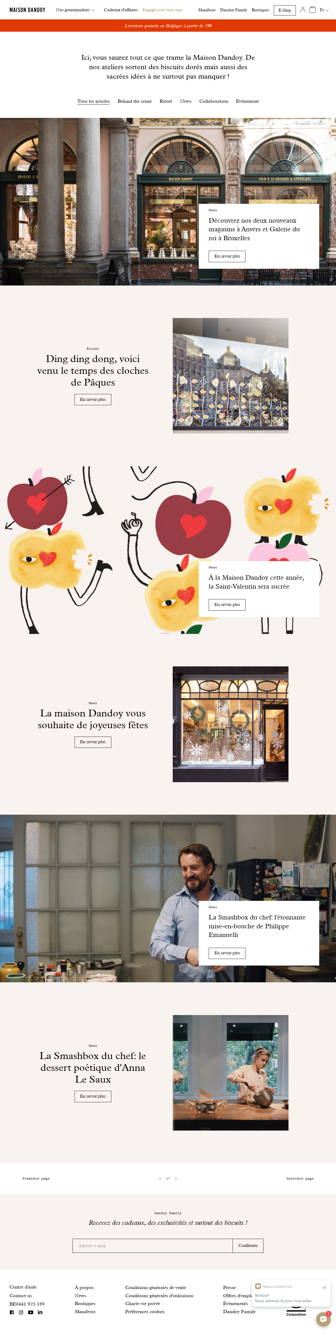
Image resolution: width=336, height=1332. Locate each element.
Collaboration (213, 101)
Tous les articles (93, 101)
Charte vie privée (142, 1303)
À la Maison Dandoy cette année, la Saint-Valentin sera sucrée (256, 582)
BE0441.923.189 (27, 1304)
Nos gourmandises (73, 9)
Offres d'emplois (240, 1295)
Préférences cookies (145, 1311)
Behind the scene (135, 101)
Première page (36, 1178)
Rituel (166, 101)
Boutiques (260, 10)
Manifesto (207, 10)
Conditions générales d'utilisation (159, 1295)
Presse (229, 1287)
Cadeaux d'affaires (121, 9)
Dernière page (300, 1178)
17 (168, 1178)
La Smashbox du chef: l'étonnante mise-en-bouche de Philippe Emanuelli (257, 926)
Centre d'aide (22, 1287)
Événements (235, 1303)
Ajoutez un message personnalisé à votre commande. (168, 25)
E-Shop (285, 10)
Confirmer (248, 1245)
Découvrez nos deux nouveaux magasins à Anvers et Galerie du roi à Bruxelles (254, 229)
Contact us (20, 1295)
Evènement (247, 101)
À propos (84, 1287)
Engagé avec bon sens (162, 9)
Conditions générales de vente (155, 1287)
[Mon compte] (303, 10)
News (185, 101)
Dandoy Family (233, 10)
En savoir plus (227, 256)
